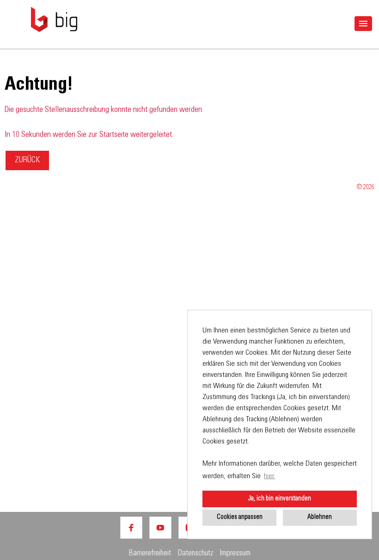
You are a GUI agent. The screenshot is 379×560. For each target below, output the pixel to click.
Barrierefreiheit (150, 554)
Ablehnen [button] (319, 517)
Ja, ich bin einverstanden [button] (279, 499)
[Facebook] (131, 528)
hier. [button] (269, 476)
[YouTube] (160, 528)
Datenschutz (195, 554)
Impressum (235, 554)
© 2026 (365, 188)
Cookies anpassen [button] (240, 517)
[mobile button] (363, 23)
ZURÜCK (27, 160)
